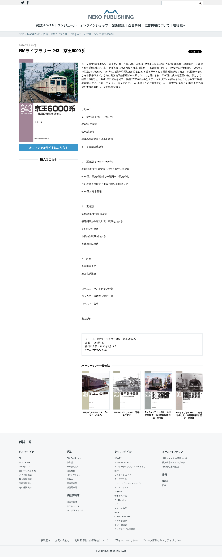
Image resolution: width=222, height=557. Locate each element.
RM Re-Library (74, 458)
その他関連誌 (25, 487)
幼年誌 (70, 462)
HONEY (118, 458)
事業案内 (45, 540)
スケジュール (67, 25)
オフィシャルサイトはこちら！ (48, 147)
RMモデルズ (72, 466)
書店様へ (179, 25)
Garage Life (24, 466)
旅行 (116, 470)
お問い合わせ (62, 540)
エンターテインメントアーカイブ (130, 466)
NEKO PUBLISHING (111, 14)
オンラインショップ (94, 25)
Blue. (116, 512)
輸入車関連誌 (25, 478)
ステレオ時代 (120, 508)
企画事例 (134, 25)
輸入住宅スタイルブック (173, 462)
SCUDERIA (24, 462)
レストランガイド (122, 474)
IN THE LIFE (120, 499)
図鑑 (164, 485)
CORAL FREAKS (122, 516)
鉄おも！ (71, 478)
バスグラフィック (75, 510)
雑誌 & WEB (45, 25)
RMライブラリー (75, 474)
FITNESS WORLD (122, 462)
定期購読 (118, 25)
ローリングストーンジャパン (128, 483)
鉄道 (45, 34)
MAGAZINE (33, 34)
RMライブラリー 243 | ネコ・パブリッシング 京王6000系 (82, 34)
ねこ (116, 503)
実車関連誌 (72, 483)
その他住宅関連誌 (170, 466)
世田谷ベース (120, 495)
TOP (21, 34)
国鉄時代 (71, 470)
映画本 (165, 481)
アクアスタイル (121, 487)
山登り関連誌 (120, 524)
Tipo (21, 458)
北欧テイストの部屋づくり (174, 458)
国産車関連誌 (25, 483)
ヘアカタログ (120, 520)
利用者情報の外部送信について (92, 540)
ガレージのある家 (27, 470)
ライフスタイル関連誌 (124, 528)
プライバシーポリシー (125, 540)
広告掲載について (157, 25)
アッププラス (120, 478)
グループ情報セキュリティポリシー (162, 540)
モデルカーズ (73, 506)
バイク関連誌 (25, 474)
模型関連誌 (72, 487)
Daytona (118, 491)
